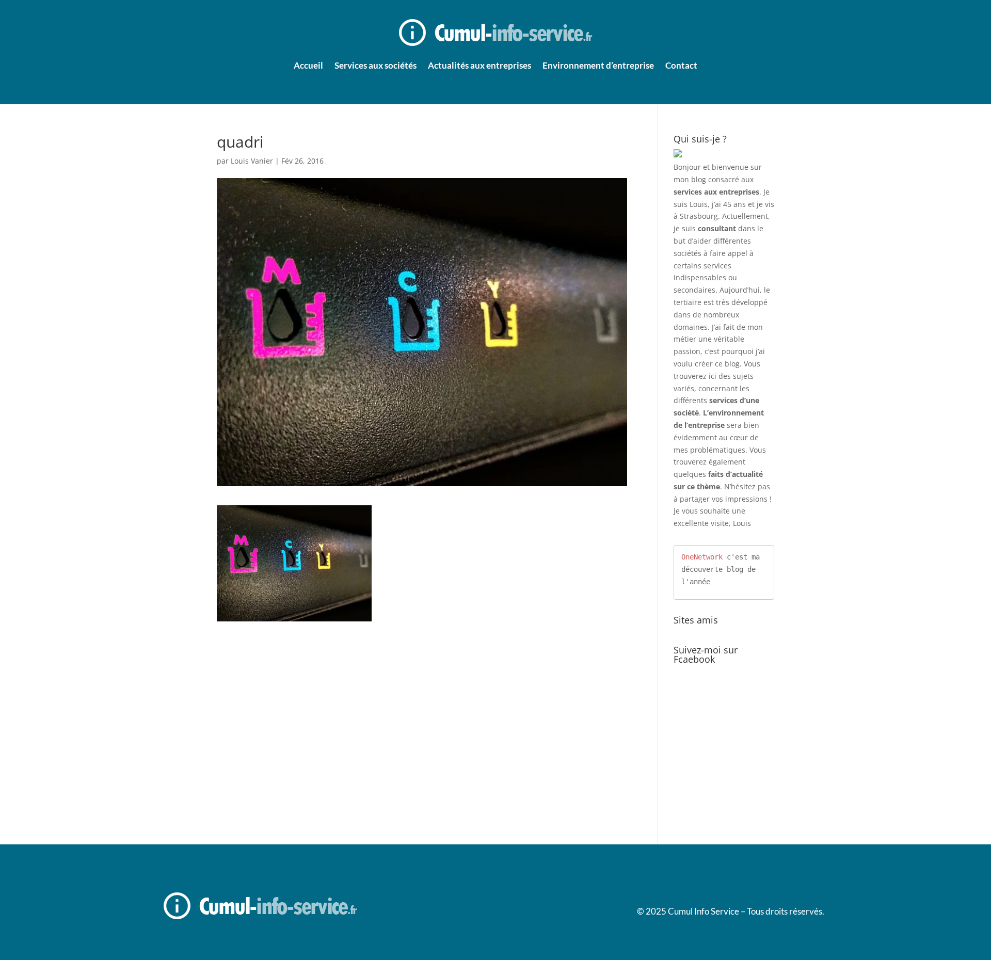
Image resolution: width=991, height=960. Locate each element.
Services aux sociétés (375, 65)
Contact (681, 65)
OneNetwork (702, 557)
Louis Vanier (252, 161)
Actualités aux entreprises (479, 65)
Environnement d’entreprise (598, 65)
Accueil (308, 65)
